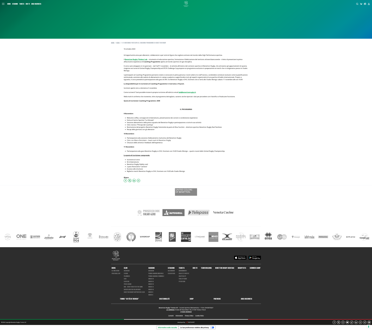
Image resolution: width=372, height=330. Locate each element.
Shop (191, 299)
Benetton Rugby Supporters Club (134, 292)
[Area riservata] (369, 4)
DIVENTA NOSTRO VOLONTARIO (132, 289)
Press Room (127, 284)
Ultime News (115, 270)
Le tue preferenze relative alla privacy (194, 327)
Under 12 (151, 287)
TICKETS (21, 4)
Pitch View (182, 281)
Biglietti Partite (184, 273)
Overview (126, 270)
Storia (126, 273)
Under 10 (151, 289)
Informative (179, 315)
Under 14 (151, 284)
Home (112, 43)
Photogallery (116, 273)
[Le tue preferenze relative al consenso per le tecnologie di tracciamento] (368, 326)
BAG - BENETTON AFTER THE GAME (133, 287)
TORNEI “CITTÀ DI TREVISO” (129, 299)
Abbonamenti (183, 270)
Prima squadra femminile (156, 276)
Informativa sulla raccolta (167, 327)
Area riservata (36, 4)
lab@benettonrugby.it (187, 92)
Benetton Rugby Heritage (224, 268)
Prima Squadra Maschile (156, 273)
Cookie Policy (199, 315)
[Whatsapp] (138, 180)
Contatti (171, 315)
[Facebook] (125, 180)
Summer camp (255, 268)
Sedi (125, 278)
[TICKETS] (365, 4)
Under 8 (150, 292)
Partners (217, 299)
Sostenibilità (164, 299)
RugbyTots (242, 268)
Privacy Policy (189, 315)
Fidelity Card (183, 278)
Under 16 (151, 281)
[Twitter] (129, 180)
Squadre (151, 268)
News (9, 4)
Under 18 (151, 278)
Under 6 (150, 295)
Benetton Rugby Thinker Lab (136, 59)
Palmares (127, 276)
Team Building (206, 268)
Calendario (171, 270)
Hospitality (182, 276)
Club (125, 268)
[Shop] (361, 4)
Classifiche (171, 273)
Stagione (15, 4)
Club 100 (126, 281)
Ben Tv (28, 4)
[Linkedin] (134, 180)
